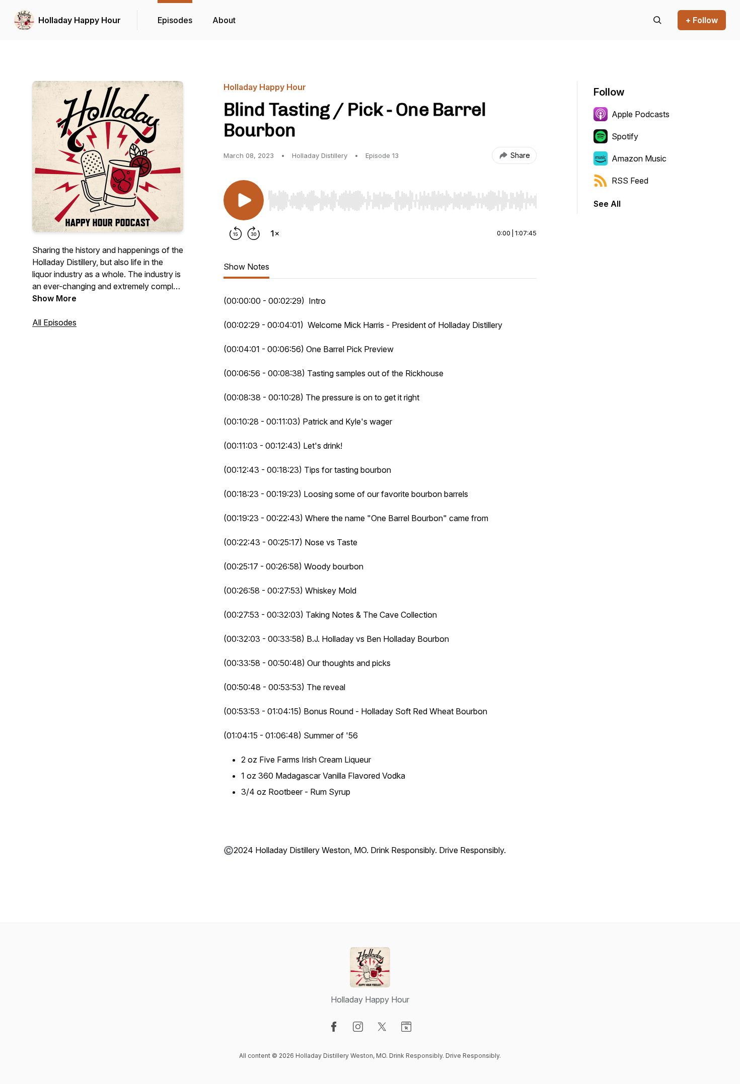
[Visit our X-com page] (382, 1027)
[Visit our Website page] (406, 1027)
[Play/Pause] (244, 200)
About (224, 20)
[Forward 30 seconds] (254, 233)
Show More (54, 298)
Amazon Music (639, 158)
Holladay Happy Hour (79, 20)
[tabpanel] (380, 580)
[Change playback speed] (275, 233)
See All (607, 204)
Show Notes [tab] (246, 267)
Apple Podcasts (641, 114)
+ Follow (702, 20)
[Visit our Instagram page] (358, 1027)
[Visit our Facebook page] (334, 1027)
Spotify (625, 136)
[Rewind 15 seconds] (236, 233)
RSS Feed (630, 181)
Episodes (175, 20)
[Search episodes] (657, 20)
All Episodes (54, 322)
